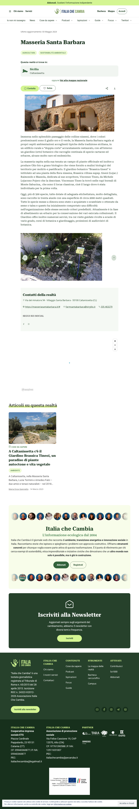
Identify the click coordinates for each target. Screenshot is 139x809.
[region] (69, 365)
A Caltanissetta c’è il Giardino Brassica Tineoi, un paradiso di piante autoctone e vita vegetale (32, 457)
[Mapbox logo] (27, 389)
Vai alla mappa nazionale (73, 80)
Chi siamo (48, 669)
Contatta (31, 88)
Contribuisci (116, 666)
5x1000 (113, 671)
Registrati (78, 565)
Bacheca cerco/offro (94, 676)
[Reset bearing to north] (115, 349)
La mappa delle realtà (95, 668)
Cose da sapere (73, 666)
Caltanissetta (37, 73)
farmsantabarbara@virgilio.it (80, 306)
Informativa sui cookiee (63, 804)
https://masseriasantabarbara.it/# (42, 306)
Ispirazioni (71, 677)
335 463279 (106, 306)
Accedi (122, 11)
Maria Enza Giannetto (18, 489)
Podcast (70, 671)
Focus (69, 682)
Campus (92, 683)
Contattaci (48, 680)
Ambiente (15, 470)
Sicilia (34, 69)
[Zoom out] (115, 345)
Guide (69, 687)
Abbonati (61, 565)
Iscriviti (69, 638)
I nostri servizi (50, 674)
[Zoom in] (115, 341)
